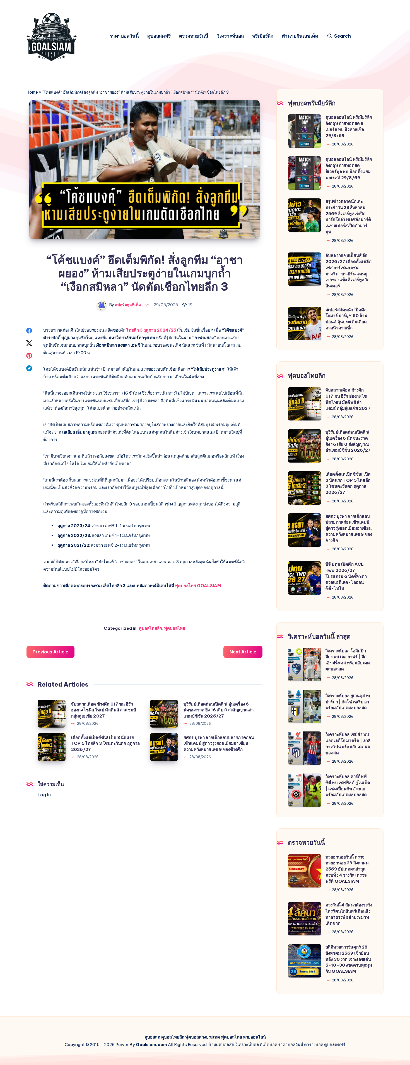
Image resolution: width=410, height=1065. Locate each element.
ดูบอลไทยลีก (150, 628)
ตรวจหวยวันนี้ (193, 36)
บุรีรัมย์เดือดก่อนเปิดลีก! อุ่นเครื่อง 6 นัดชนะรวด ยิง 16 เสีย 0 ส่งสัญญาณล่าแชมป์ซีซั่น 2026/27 (219, 710)
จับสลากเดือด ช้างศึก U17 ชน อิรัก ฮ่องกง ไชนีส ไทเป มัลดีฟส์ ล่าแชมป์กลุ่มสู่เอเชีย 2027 (103, 710)
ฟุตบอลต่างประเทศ (202, 1037)
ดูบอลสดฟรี (159, 36)
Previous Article (50, 652)
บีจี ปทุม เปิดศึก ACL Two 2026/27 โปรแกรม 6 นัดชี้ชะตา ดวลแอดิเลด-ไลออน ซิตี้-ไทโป (346, 576)
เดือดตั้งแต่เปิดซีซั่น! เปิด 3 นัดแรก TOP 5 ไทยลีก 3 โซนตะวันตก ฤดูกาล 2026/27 (105, 743)
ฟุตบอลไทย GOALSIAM (198, 585)
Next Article (243, 652)
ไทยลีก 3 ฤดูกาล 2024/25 (151, 330)
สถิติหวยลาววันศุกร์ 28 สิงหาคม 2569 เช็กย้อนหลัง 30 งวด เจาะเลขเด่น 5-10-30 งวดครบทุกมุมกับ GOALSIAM (348, 959)
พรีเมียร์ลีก (262, 36)
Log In (44, 794)
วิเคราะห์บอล (230, 36)
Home (32, 92)
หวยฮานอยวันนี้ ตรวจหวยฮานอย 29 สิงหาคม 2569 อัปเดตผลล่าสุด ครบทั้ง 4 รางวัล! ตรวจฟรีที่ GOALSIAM (347, 869)
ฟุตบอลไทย (174, 628)
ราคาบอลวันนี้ (124, 36)
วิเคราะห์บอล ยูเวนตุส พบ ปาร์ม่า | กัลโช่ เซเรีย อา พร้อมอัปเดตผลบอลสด (348, 702)
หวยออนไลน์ (254, 1037)
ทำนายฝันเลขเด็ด (300, 36)
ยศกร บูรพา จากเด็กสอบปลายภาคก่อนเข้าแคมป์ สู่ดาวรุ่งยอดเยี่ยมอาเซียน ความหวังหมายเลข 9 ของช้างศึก (219, 743)
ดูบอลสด (152, 1037)
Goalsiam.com (151, 1044)
